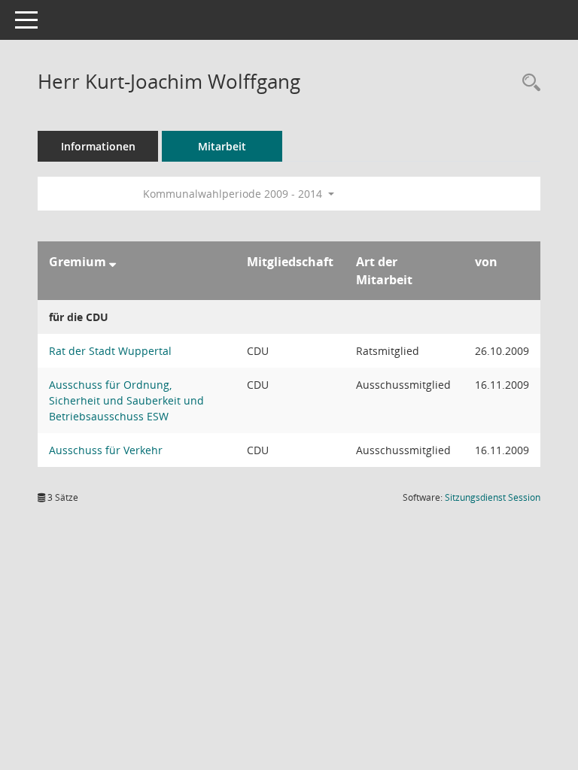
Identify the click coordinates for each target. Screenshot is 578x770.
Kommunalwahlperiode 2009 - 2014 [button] (234, 193)
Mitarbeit (222, 146)
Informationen (98, 146)
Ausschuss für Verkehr (106, 450)
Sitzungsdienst (492, 497)
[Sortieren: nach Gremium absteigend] (112, 261)
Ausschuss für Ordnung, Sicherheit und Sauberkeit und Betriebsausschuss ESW (126, 400)
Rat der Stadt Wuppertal (110, 351)
